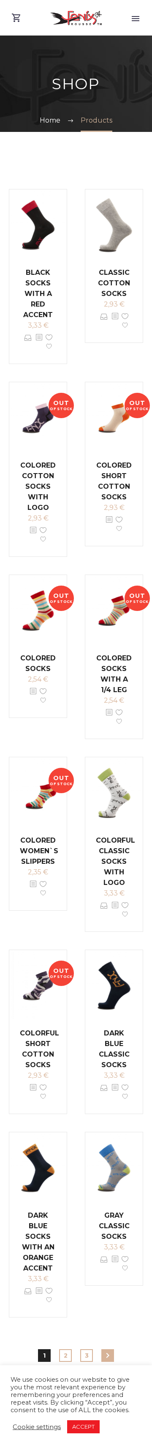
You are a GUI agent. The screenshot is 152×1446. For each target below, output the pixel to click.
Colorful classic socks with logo (115, 861)
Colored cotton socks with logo (38, 486)
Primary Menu (135, 18)
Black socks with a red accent (38, 293)
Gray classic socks (114, 1226)
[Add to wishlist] (49, 343)
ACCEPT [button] (83, 1426)
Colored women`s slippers (39, 850)
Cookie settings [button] (37, 1427)
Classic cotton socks (114, 283)
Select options (28, 343)
